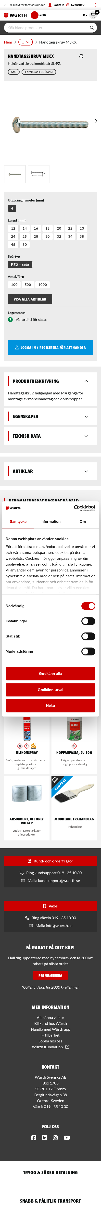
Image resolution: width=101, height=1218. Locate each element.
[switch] (88, 621)
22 (70, 228)
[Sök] (92, 28)
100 (14, 284)
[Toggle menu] (95, 4)
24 (13, 236)
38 (82, 236)
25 (25, 236)
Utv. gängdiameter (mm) (26, 200)
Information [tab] (50, 521)
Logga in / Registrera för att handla (53, 347)
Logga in (59, 5)
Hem (8, 42)
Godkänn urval (50, 690)
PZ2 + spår (20, 264)
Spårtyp (14, 256)
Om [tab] (83, 521)
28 (36, 236)
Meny (42, 15)
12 (13, 228)
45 (13, 244)
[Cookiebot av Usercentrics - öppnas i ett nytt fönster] (73, 508)
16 (36, 228)
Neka (50, 706)
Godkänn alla (50, 673)
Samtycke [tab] (18, 521)
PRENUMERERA (50, 975)
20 (59, 228)
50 (25, 244)
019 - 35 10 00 (56, 1106)
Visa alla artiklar (30, 299)
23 (82, 228)
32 (59, 236)
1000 (42, 284)
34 (70, 236)
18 (47, 228)
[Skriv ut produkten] (81, 56)
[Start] (15, 15)
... (23, 42)
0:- (90, 14)
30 (47, 236)
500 (28, 284)
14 (25, 228)
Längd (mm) (16, 220)
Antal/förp (16, 276)
